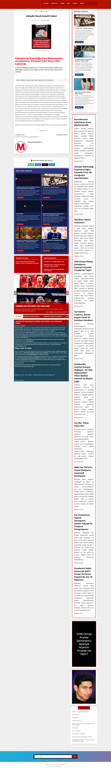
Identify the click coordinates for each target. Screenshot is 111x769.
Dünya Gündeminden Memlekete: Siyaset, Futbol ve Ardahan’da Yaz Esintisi (27, 262)
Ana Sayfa (45, 3)
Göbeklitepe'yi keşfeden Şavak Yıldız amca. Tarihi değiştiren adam (83, 740)
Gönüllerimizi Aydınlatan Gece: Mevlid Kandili (82, 122)
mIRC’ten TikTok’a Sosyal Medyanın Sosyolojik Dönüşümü (83, 471)
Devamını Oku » (79, 161)
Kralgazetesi (75, 717)
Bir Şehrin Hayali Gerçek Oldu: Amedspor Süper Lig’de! (83, 60)
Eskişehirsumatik (43, 130)
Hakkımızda (54, 3)
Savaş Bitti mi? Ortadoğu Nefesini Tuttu (54, 261)
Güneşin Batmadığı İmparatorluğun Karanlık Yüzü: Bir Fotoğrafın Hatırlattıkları (84, 172)
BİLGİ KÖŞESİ (19, 213)
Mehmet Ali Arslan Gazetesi (21, 4)
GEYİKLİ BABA (76, 731)
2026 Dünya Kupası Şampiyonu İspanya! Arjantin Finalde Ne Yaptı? (45, 316)
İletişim (82, 3)
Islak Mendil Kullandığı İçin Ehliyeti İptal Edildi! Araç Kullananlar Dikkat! (53, 214)
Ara (74, 756)
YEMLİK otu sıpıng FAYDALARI (80, 711)
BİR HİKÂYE (75, 714)
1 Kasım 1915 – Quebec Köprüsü (51, 187)
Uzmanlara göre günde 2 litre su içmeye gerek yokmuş (27, 136)
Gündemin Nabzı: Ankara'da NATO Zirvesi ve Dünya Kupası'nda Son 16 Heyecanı (27, 188)
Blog (68, 3)
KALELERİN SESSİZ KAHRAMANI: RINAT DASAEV (53, 241)
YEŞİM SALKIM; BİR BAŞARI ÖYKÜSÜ (82, 737)
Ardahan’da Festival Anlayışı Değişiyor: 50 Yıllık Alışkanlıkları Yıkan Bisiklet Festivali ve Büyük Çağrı (83, 373)
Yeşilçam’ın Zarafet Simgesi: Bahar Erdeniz (83, 92)
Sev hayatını (75, 728)
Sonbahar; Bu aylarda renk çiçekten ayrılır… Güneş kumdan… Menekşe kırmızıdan (27, 241)
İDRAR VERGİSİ (76, 720)
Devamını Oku (20, 197)
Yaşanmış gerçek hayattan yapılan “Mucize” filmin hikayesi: (83, 724)
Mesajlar (62, 3)
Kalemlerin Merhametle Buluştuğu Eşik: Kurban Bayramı (54, 270)
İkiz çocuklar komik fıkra (78, 734)
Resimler (75, 3)
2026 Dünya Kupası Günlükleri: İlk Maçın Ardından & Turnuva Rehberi (54, 265)
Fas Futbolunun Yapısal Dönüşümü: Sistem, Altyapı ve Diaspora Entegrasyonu (83, 522)
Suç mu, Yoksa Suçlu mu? (81, 424)
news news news (34, 142)
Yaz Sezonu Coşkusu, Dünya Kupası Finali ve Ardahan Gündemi (83, 316)
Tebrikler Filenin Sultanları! (32, 306)
